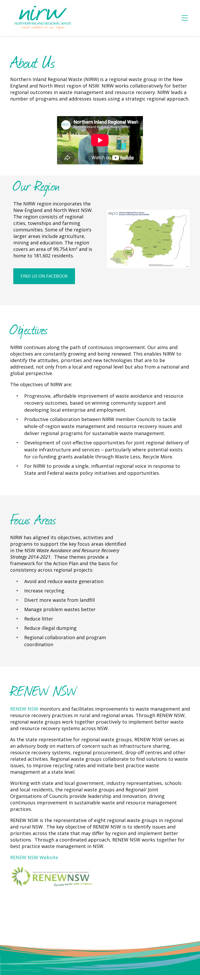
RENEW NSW (24, 709)
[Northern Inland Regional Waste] (42, 18)
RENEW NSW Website (34, 857)
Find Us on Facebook (44, 276)
